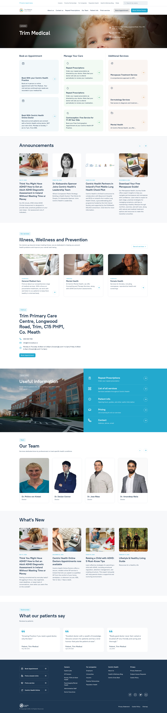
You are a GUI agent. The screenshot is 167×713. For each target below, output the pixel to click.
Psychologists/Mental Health (70, 684)
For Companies (82, 3)
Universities (90, 674)
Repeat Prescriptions (72, 10)
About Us (111, 671)
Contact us (59, 10)
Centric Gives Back (114, 677)
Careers (60, 3)
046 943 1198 (116, 33)
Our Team (85, 10)
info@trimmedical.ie (118, 37)
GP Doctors (67, 674)
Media (117, 3)
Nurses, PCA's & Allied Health (71, 678)
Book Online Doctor (139, 10)
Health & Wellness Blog (107, 3)
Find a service (105, 10)
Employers (89, 671)
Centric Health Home (27, 3)
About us (51, 10)
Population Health (94, 3)
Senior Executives (69, 692)
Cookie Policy (134, 677)
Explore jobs (68, 671)
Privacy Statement (135, 671)
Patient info (94, 10)
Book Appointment (121, 10)
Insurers (88, 677)
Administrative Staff (70, 688)
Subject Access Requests (138, 674)
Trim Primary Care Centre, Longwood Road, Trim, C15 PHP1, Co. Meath (128, 28)
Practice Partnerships (70, 3)
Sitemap (145, 706)
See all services (138, 246)
